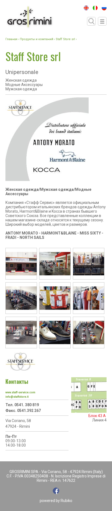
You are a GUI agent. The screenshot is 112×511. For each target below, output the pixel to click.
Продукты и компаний (36, 39)
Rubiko (66, 500)
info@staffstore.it (17, 396)
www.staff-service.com (20, 392)
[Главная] (29, 17)
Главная (11, 39)
